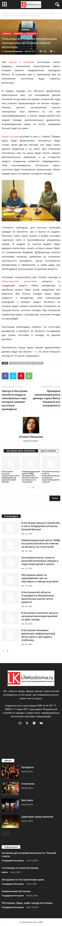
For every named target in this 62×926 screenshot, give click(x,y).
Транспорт (31, 33)
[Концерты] (10, 772)
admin (5, 872)
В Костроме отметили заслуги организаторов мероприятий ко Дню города (39, 616)
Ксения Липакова (13, 51)
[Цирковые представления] (10, 821)
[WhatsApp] (28, 376)
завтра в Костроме (21, 62)
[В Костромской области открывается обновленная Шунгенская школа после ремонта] (10, 597)
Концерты (27, 767)
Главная (5, 13)
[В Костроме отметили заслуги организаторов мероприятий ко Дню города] (10, 617)
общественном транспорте (19, 281)
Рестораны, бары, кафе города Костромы (27, 903)
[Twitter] (13, 376)
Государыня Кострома (13, 860)
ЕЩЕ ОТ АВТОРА (48, 451)
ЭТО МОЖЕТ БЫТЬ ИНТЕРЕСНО (20, 451)
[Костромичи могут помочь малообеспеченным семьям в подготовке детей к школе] (51, 463)
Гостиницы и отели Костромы (20, 867)
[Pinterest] (21, 376)
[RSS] (27, 723)
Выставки (27, 800)
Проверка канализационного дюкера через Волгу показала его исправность (46, 398)
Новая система (10, 136)
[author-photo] (31, 425)
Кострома (14, 363)
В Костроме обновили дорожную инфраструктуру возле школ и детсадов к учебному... (38, 635)
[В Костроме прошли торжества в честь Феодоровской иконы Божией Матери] (11, 463)
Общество (18, 33)
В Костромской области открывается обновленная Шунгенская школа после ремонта (37, 597)
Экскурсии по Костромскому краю (23, 879)
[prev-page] (29, 487)
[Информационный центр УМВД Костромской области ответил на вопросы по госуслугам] (31, 463)
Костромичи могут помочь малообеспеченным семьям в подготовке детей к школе (51, 476)
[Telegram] (34, 723)
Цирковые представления (37, 816)
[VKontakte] (41, 723)
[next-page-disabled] (7, 833)
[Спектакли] (10, 788)
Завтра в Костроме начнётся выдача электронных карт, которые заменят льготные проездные (15, 400)
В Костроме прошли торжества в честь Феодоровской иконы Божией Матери (10, 476)
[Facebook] (5, 376)
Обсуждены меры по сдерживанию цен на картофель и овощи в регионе (40, 578)
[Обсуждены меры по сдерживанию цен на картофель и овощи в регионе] (10, 579)
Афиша (8, 760)
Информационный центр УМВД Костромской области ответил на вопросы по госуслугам (31, 476)
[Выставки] (10, 805)
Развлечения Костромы (16, 891)
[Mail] (20, 723)
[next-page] (33, 487)
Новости (15, 13)
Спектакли (27, 783)
